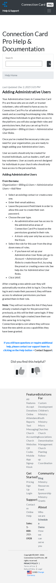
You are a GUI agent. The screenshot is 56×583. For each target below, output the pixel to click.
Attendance (32, 417)
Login (29, 493)
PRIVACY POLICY (31, 563)
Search (9, 57)
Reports (30, 421)
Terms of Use (29, 566)
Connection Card (37, 4)
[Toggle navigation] (49, 11)
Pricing (30, 481)
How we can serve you (41, 538)
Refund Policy (29, 569)
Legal (40, 569)
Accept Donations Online (31, 410)
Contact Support (43, 350)
